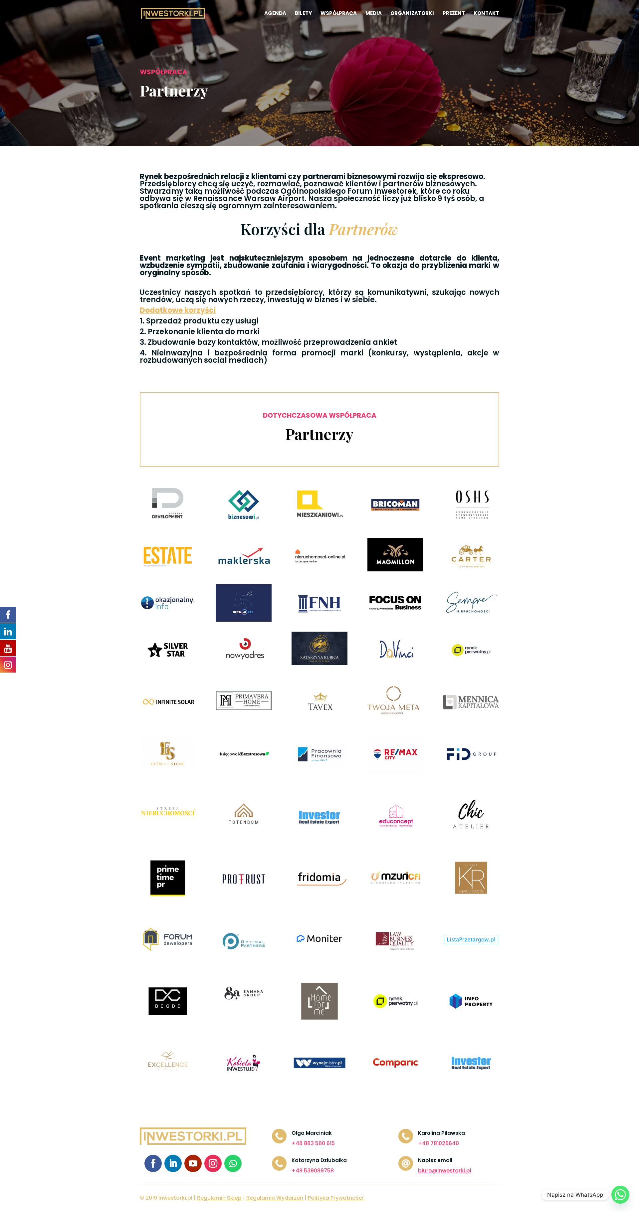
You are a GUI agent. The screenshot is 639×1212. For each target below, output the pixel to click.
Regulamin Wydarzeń (274, 1198)
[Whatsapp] (620, 1195)
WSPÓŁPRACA (338, 14)
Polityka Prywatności (335, 1198)
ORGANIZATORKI (412, 14)
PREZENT (454, 14)
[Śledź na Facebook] (153, 1163)
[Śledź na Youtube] (193, 1163)
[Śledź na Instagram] (213, 1163)
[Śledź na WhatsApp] (233, 1163)
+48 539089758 (313, 1170)
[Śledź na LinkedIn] (173, 1163)
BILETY (303, 14)
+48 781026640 (438, 1143)
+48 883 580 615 (313, 1143)
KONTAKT (486, 14)
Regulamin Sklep (219, 1198)
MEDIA (373, 14)
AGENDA (275, 14)
